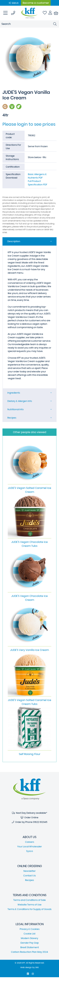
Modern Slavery (29, 938)
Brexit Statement (29, 947)
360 (37, 967)
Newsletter (29, 871)
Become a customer (36, 3)
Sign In (15, 2)
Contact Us (29, 875)
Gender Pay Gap (29, 942)
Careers (29, 842)
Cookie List (29, 933)
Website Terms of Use (29, 904)
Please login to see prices (28, 124)
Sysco (29, 851)
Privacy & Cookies (29, 929)
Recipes (11, 417)
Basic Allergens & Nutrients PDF (37, 176)
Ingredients (13, 392)
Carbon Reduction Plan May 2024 (29, 952)
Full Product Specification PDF (37, 182)
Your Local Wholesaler (29, 846)
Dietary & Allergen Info (19, 401)
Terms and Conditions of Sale (29, 900)
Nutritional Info (15, 409)
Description (13, 241)
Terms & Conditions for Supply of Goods (29, 909)
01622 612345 (40, 822)
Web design (26, 967)
